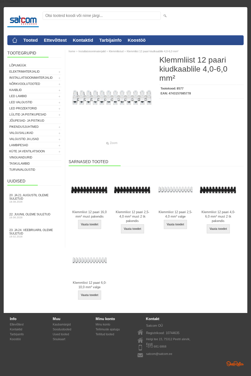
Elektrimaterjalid (24, 71)
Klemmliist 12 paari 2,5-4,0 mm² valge (175, 214)
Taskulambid (19, 163)
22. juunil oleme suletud (29, 216)
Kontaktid (83, 40)
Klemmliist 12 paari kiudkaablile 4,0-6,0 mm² (152, 51)
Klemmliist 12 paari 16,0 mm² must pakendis (89, 214)
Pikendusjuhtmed (24, 127)
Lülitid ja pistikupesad (27, 114)
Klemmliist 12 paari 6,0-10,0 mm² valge (89, 285)
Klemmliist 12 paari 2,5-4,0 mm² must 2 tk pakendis (132, 216)
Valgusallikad (21, 133)
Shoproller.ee (235, 363)
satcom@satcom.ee (159, 354)
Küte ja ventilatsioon (27, 151)
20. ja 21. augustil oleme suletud (29, 198)
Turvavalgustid (22, 169)
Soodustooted (62, 329)
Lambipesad (18, 145)
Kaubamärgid (62, 324)
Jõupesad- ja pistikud (26, 120)
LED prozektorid (23, 108)
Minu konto (103, 324)
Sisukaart (59, 339)
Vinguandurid (20, 157)
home (72, 51)
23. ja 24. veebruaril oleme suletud (31, 233)
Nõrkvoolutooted (24, 84)
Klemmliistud (116, 51)
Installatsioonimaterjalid (31, 77)
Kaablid (15, 90)
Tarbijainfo (110, 40)
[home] (15, 40)
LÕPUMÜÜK (17, 65)
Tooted (30, 40)
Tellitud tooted (105, 334)
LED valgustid (20, 102)
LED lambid (18, 96)
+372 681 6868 (156, 346)
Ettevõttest (55, 40)
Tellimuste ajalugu (108, 329)
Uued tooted (61, 334)
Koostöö (137, 40)
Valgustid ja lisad (24, 139)
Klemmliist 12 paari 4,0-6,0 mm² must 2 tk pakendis (218, 216)
